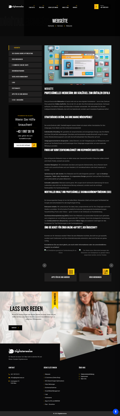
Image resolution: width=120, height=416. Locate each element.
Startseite (51, 26)
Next (111, 265)
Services (60, 26)
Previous (44, 265)
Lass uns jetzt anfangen (23, 145)
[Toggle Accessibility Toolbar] (116, 412)
